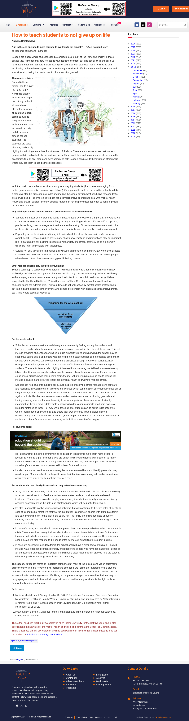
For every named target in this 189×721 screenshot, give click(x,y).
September (138, 80)
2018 (133, 106)
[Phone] (129, 678)
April (135, 93)
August (136, 83)
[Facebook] (137, 24)
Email (136, 689)
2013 (133, 123)
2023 (133, 54)
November (138, 73)
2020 (133, 63)
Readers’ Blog (83, 25)
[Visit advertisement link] (65, 174)
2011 (133, 130)
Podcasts (115, 24)
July (135, 87)
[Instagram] (149, 24)
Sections (37, 25)
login (19, 659)
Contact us (67, 25)
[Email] (129, 690)
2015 (133, 116)
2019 (133, 67)
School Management (28, 641)
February (137, 100)
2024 (133, 50)
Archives (54, 25)
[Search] (185, 25)
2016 (133, 113)
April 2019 (15, 641)
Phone (136, 677)
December (138, 70)
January (136, 103)
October (136, 77)
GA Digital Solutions (163, 717)
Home (7, 25)
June (135, 90)
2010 (133, 133)
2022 (133, 57)
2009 (133, 136)
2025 (133, 47)
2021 (133, 60)
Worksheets (99, 25)
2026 (133, 44)
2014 (133, 120)
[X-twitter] (143, 24)
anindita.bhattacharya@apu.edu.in (44, 634)
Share (19, 648)
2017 (133, 110)
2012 (133, 126)
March (136, 97)
